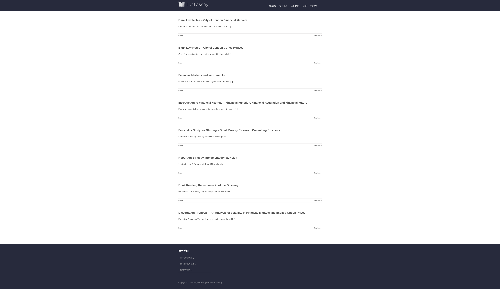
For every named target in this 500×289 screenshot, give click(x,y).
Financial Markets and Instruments (201, 75)
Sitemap (219, 283)
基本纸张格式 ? (187, 258)
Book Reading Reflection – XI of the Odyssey (208, 185)
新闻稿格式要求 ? (188, 264)
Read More (318, 35)
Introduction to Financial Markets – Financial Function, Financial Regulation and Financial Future (242, 102)
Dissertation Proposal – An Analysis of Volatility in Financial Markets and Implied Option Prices (241, 212)
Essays (180, 35)
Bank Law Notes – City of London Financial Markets (212, 20)
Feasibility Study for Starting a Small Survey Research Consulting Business (229, 130)
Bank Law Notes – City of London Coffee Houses (210, 47)
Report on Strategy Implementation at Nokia (207, 157)
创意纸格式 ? (186, 270)
